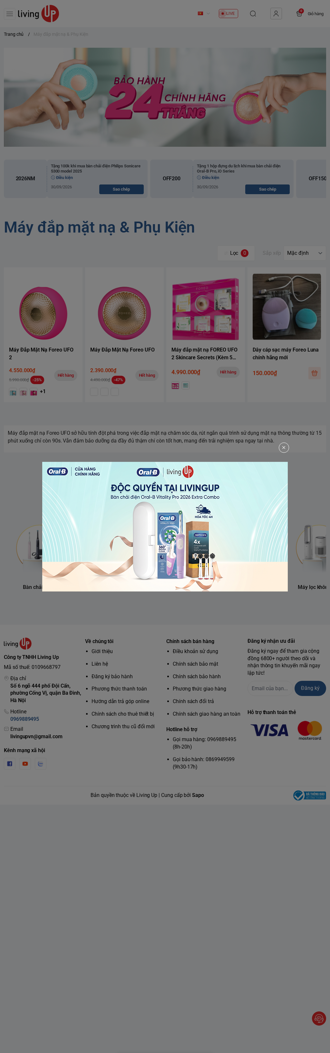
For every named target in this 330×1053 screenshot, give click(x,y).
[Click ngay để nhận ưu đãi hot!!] (165, 526)
